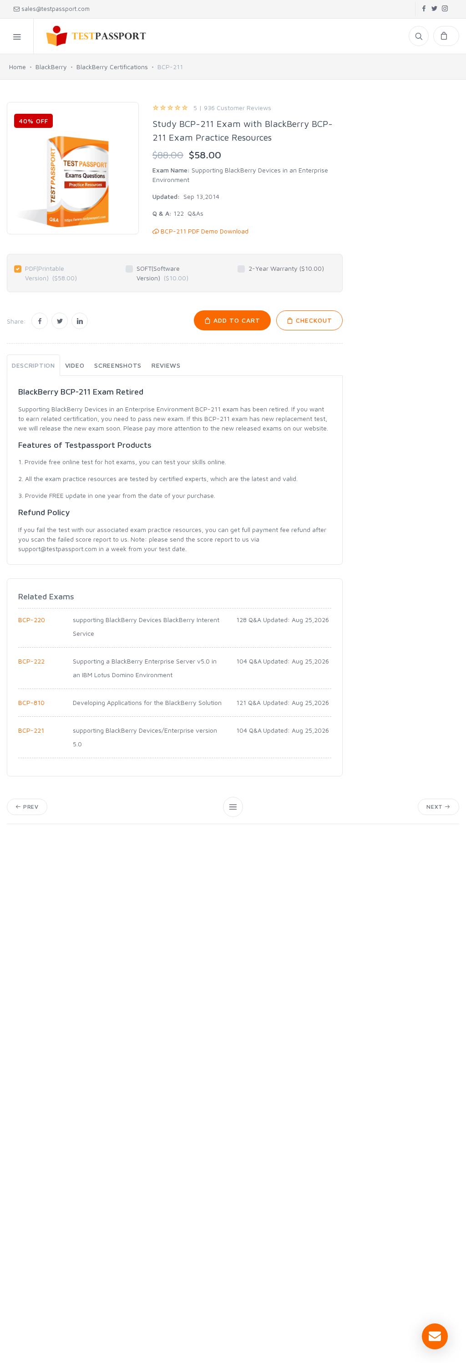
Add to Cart (235, 320)
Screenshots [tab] (118, 365)
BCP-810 (31, 702)
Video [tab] (75, 365)
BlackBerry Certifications (112, 67)
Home (17, 67)
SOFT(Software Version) (162, 273)
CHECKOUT (313, 320)
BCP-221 (31, 730)
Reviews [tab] (166, 365)
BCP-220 (31, 619)
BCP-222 (31, 661)
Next (435, 806)
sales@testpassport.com (55, 8)
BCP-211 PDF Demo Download (203, 231)
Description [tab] (33, 365)
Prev (30, 806)
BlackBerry (51, 67)
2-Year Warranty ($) (286, 268)
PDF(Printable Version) (51, 273)
